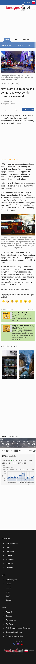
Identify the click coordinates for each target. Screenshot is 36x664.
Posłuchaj (29, 109)
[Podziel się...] (16, 109)
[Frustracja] (30, 301)
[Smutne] (25, 301)
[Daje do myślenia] (16, 301)
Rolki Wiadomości (9, 346)
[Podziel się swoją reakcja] (6, 109)
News (4, 575)
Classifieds (6, 539)
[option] (17, 544)
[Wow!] (21, 301)
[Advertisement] (18, 19)
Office (4, 607)
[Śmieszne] (12, 301)
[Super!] (8, 301)
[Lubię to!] (3, 301)
